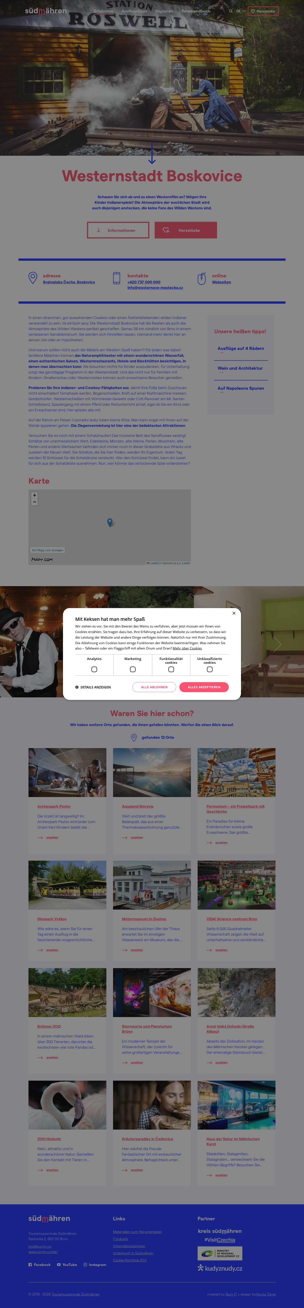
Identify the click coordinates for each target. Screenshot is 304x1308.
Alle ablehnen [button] (154, 687)
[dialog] (152, 654)
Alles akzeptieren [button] (204, 687)
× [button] (233, 613)
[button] (93, 687)
